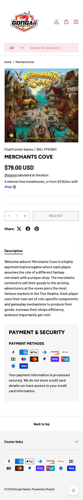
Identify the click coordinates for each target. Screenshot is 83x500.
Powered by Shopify (43, 489)
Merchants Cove (24, 61)
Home (7, 61)
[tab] (13, 250)
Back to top (42, 424)
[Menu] (76, 22)
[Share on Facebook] (27, 228)
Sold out (56, 216)
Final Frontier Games (18, 149)
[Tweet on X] (19, 228)
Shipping (10, 175)
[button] (66, 22)
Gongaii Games (22, 489)
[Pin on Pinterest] (36, 228)
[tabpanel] (41, 288)
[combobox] (41, 47)
